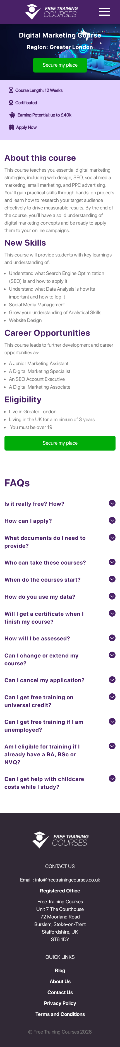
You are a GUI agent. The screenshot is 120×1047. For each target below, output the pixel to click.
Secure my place (60, 65)
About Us (60, 981)
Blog (60, 970)
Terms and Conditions (60, 1014)
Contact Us (60, 992)
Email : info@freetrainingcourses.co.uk (60, 880)
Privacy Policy (60, 1003)
